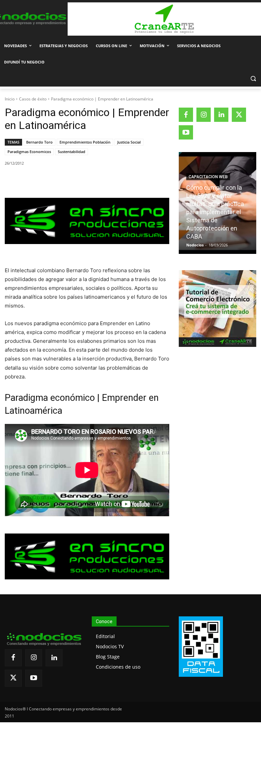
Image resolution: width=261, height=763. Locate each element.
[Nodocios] (29, 19)
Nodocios (195, 244)
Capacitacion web (208, 176)
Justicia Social (129, 142)
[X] (67, 180)
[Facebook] (52, 180)
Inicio (10, 99)
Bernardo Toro (39, 142)
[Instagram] (203, 115)
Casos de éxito (33, 99)
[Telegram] (114, 180)
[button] (253, 79)
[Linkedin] (99, 180)
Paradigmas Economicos (29, 151)
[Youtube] (186, 132)
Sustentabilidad (71, 151)
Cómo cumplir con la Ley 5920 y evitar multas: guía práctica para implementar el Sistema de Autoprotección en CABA (215, 212)
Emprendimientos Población (84, 142)
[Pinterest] (83, 180)
